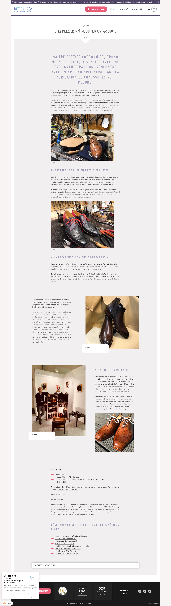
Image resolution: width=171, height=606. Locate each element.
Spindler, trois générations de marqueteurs (67, 541)
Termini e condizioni (72, 603)
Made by (151, 603)
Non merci (8, 597)
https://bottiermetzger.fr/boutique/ (67, 489)
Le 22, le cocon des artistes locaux (64, 543)
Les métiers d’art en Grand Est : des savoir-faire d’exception (72, 546)
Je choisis (20, 597)
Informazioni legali (85, 603)
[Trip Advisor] (102, 591)
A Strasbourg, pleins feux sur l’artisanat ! (67, 553)
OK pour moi (33, 597)
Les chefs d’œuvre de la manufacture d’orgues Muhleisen (71, 536)
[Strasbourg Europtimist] (82, 591)
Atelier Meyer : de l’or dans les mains (65, 538)
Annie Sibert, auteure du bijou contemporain (68, 548)
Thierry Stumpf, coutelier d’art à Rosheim (67, 551)
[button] (7, 603)
